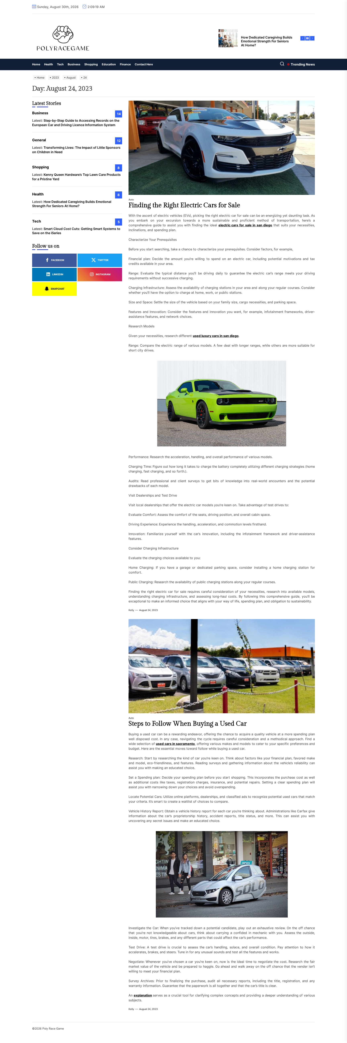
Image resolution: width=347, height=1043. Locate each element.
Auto (131, 199)
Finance (125, 64)
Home (36, 64)
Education (109, 64)
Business (74, 64)
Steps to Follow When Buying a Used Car (188, 723)
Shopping (91, 64)
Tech (60, 64)
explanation (143, 995)
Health (48, 64)
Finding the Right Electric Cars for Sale (184, 205)
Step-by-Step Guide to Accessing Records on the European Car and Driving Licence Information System (75, 122)
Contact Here (144, 64)
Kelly (131, 610)
